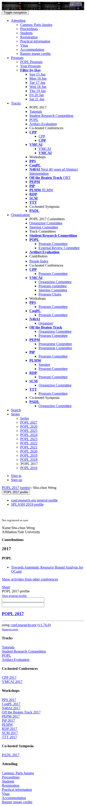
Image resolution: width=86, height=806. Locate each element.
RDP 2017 (9, 729)
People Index (38, 261)
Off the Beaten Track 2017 (21, 712)
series (25, 488)
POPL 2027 (28, 422)
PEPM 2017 (11, 716)
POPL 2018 (28, 460)
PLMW (7, 725)
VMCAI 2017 (12, 682)
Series (24, 418)
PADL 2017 (10, 755)
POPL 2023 (28, 439)
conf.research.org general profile (34, 500)
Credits (76, 4)
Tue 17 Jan (37, 83)
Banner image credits (35, 54)
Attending (18, 21)
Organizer (46, 323)
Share (6, 587)
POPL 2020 (28, 451)
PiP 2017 (8, 720)
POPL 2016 (28, 468)
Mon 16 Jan (38, 78)
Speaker (44, 364)
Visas (24, 45)
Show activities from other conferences (30, 579)
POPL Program (31, 62)
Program (17, 58)
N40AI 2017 (11, 708)
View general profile (14, 595)
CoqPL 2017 (11, 704)
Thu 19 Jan (37, 91)
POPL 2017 (10, 488)
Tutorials (35, 111)
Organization (20, 215)
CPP (42, 136)
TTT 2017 (9, 737)
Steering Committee (43, 227)
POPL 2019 (28, 455)
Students (26, 33)
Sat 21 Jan (36, 99)
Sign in (16, 476)
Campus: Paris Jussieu (36, 25)
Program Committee (53, 244)
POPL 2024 (28, 435)
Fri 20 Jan (36, 95)
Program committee (53, 286)
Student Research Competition (51, 116)
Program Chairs (50, 294)
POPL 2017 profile (16, 492)
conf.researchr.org (23, 625)
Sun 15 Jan (37, 74)
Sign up (16, 480)
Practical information (35, 41)
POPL (34, 120)
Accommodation (32, 49)
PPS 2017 (9, 700)
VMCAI (45, 149)
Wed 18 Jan (37, 87)
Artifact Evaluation (43, 124)
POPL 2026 (28, 426)
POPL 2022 (28, 443)
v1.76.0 (44, 625)
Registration (29, 37)
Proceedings (29, 29)
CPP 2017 (9, 677)
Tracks (16, 103)
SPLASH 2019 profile (27, 504)
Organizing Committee (45, 223)
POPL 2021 (28, 447)
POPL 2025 (28, 431)
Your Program (30, 66)
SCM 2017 (10, 733)
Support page (10, 629)
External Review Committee (59, 248)
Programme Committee (55, 344)
